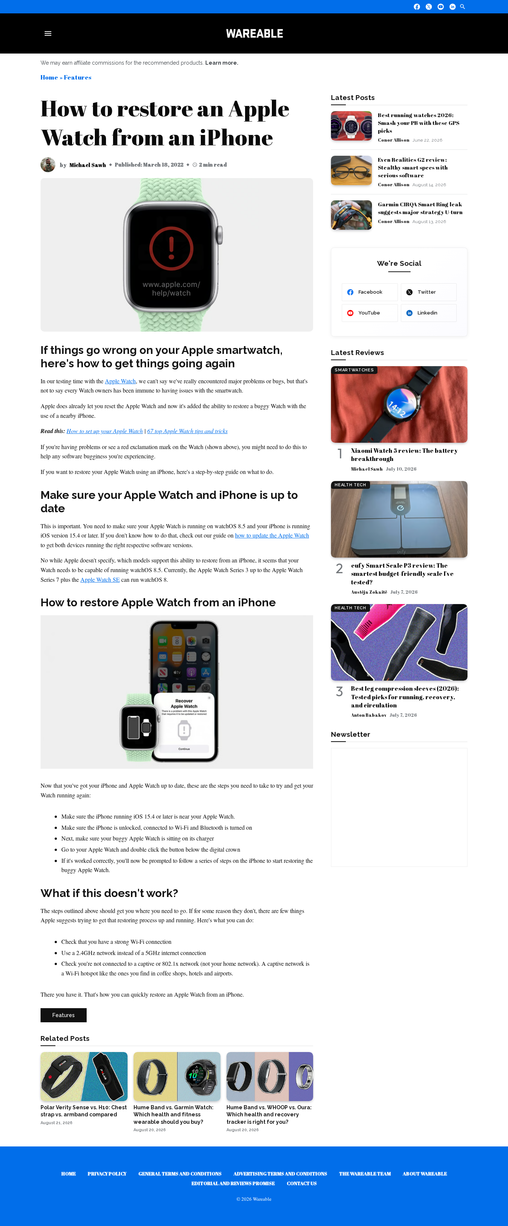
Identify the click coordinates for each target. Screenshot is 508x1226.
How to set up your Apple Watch (105, 431)
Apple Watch (120, 381)
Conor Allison (393, 140)
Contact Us (302, 1183)
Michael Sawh (88, 164)
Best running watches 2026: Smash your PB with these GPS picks (418, 122)
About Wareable (425, 1173)
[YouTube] (440, 6)
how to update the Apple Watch (272, 535)
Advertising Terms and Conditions (280, 1173)
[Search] (462, 6)
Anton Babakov (368, 715)
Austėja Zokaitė (369, 592)
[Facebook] (417, 6)
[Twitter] (429, 6)
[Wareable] (254, 33)
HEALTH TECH (350, 485)
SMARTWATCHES (354, 370)
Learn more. (221, 63)
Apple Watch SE (100, 579)
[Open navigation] (49, 33)
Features (77, 77)
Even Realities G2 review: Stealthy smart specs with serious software (413, 167)
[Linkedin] (452, 6)
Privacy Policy (107, 1173)
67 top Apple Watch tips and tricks (187, 431)
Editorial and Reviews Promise (233, 1183)
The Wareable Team (365, 1173)
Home (49, 77)
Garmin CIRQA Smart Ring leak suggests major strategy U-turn (420, 208)
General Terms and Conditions (180, 1173)
